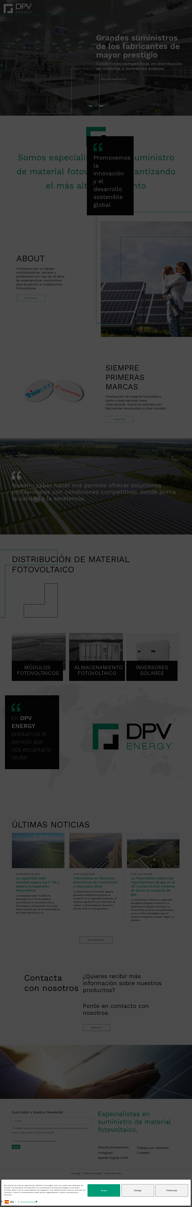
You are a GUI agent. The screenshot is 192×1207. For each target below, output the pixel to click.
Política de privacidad (29, 1202)
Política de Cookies (11, 1202)
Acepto (104, 1190)
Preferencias (171, 1190)
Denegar (137, 1190)
